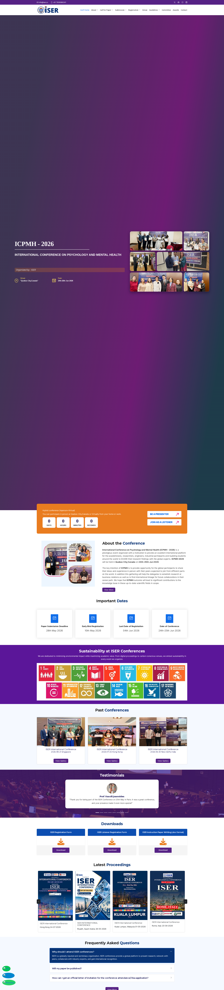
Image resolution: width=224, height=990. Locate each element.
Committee (166, 10)
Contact (184, 10)
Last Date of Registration (131, 626)
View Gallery (60, 761)
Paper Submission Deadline (54, 626)
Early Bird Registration (93, 626)
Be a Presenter (159, 514)
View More (109, 590)
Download (60, 850)
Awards (176, 10)
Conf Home (84, 10)
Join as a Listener (161, 522)
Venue (144, 10)
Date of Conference (169, 626)
